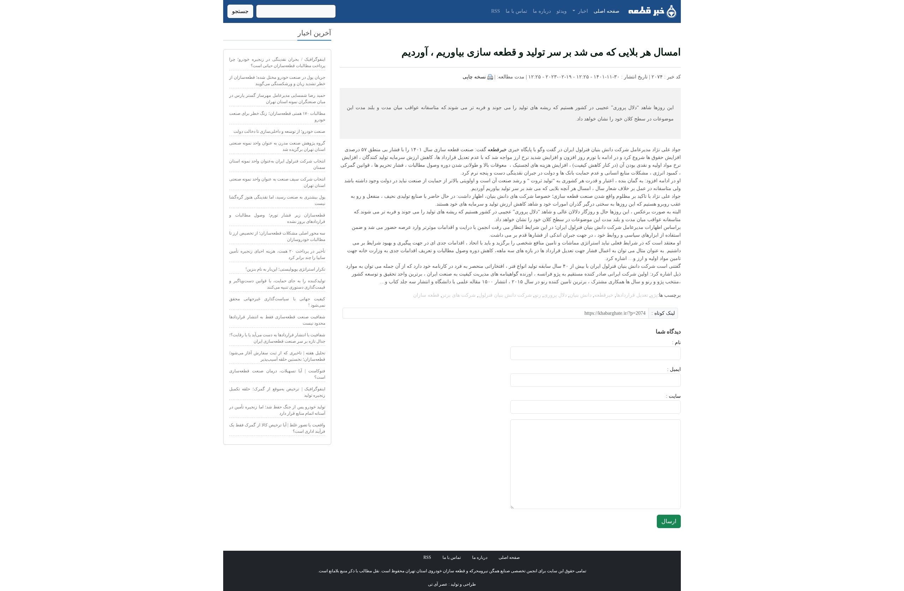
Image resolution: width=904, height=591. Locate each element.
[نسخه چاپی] (490, 76)
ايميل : (665, 369)
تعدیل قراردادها (632, 295)
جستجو (240, 11)
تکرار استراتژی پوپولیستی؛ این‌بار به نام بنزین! (285, 269)
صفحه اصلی (606, 11)
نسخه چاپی (474, 76)
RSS (495, 11)
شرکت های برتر (459, 295)
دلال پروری (555, 295)
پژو (654, 295)
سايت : (665, 396)
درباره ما (542, 11)
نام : (666, 342)
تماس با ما (516, 11)
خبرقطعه (497, 149)
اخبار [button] (582, 11)
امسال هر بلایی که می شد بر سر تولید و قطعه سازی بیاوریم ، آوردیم (541, 52)
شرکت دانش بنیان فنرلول (505, 295)
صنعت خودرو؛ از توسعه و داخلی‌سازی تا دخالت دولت (279, 131)
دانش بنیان (580, 295)
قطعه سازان (426, 295)
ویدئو (562, 11)
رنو (538, 295)
